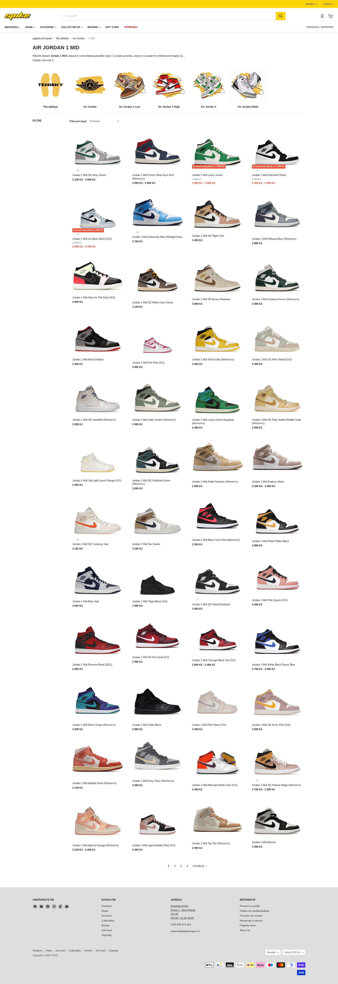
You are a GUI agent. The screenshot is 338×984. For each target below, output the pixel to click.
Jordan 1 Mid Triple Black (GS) (150, 601)
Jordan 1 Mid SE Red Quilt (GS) (150, 657)
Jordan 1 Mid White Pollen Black (270, 541)
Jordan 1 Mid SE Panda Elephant (211, 604)
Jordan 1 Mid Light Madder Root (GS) (153, 845)
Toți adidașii (62, 38)
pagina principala (42, 38)
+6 (137, 232)
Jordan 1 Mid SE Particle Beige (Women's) (276, 785)
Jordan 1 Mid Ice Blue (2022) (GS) (92, 238)
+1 (257, 170)
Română (310, 4)
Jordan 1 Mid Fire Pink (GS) (148, 362)
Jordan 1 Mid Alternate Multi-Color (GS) (214, 785)
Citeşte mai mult (42, 60)
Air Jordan (78, 38)
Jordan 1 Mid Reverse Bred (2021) (92, 664)
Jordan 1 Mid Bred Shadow (88, 359)
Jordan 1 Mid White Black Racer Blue (273, 664)
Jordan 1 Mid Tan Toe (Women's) (211, 843)
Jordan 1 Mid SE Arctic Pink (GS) (271, 724)
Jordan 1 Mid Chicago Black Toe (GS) (214, 660)
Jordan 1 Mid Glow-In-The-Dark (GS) (93, 297)
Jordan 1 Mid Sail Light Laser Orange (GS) (96, 480)
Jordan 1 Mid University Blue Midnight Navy (157, 236)
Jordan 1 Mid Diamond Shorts (269, 175)
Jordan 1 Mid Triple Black (146, 724)
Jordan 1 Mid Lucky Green (207, 175)
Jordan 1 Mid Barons (264, 842)
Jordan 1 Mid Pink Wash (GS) (209, 724)
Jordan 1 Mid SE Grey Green (89, 175)
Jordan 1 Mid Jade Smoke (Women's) (154, 419)
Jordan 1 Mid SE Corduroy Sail (90, 544)
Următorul (199, 865)
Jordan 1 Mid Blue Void (85, 601)
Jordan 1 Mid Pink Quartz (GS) (270, 600)
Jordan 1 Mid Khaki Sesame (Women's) (215, 481)
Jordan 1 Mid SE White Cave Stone (152, 302)
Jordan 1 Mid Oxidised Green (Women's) (275, 299)
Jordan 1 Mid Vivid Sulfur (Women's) (213, 359)
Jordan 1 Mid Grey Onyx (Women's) (153, 780)
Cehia (292, 952)
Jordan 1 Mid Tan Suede (146, 544)
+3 (78, 170)
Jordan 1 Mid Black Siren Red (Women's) (216, 539)
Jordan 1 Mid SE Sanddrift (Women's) (94, 419)
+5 (257, 780)
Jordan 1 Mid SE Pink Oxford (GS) (272, 359)
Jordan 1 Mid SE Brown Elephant (211, 299)
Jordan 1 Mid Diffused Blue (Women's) (274, 238)
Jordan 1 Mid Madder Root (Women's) (94, 783)
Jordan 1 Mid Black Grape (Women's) (94, 724)
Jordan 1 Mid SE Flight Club (208, 235)
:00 (192, 918)
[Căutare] (280, 16)
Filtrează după (78, 121)
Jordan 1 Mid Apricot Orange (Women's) (95, 845)
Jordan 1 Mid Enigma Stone (268, 481)
